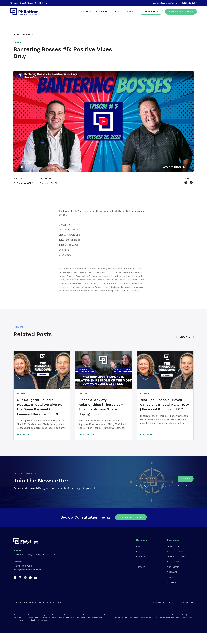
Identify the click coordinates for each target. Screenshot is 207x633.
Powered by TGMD (186, 603)
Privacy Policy (158, 603)
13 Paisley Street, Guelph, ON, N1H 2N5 (28, 3)
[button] (85, 11)
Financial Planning (176, 547)
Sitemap (171, 603)
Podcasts (172, 572)
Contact (130, 11)
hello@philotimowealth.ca (164, 3)
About (118, 11)
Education (172, 577)
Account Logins (175, 552)
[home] (24, 11)
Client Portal (151, 11)
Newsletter (173, 567)
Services (140, 552)
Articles (171, 582)
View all (185, 337)
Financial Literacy (176, 557)
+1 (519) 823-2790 (188, 3)
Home (139, 547)
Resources (141, 557)
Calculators (173, 562)
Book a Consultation (181, 11)
